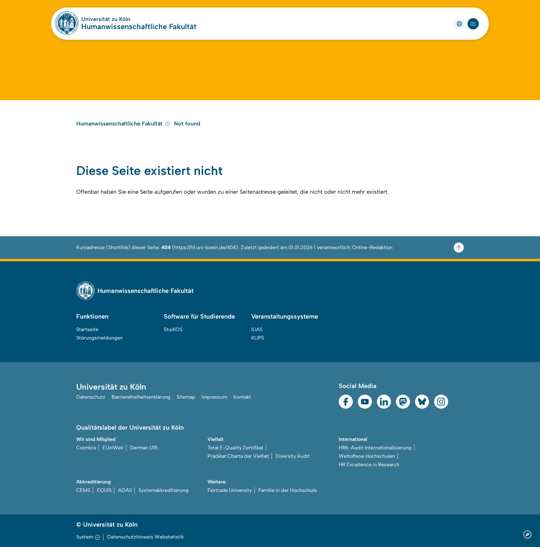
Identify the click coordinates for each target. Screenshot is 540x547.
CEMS (83, 490)
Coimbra (86, 448)
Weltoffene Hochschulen (367, 456)
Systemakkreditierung (163, 490)
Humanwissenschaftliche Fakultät (139, 26)
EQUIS (104, 490)
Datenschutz (90, 397)
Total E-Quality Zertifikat (235, 448)
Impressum (214, 397)
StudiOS (173, 329)
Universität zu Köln (105, 19)
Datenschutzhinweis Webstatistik (145, 537)
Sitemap (186, 397)
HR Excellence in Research (369, 465)
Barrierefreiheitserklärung (141, 397)
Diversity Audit (293, 456)
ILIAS (256, 329)
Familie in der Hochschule (287, 490)
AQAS (125, 490)
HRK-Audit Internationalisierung (375, 448)
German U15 (144, 448)
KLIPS (257, 338)
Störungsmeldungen (99, 338)
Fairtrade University (230, 490)
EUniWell (112, 448)
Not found (187, 123)
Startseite (87, 329)
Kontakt (242, 397)
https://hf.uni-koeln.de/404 (205, 247)
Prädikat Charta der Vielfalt (238, 456)
